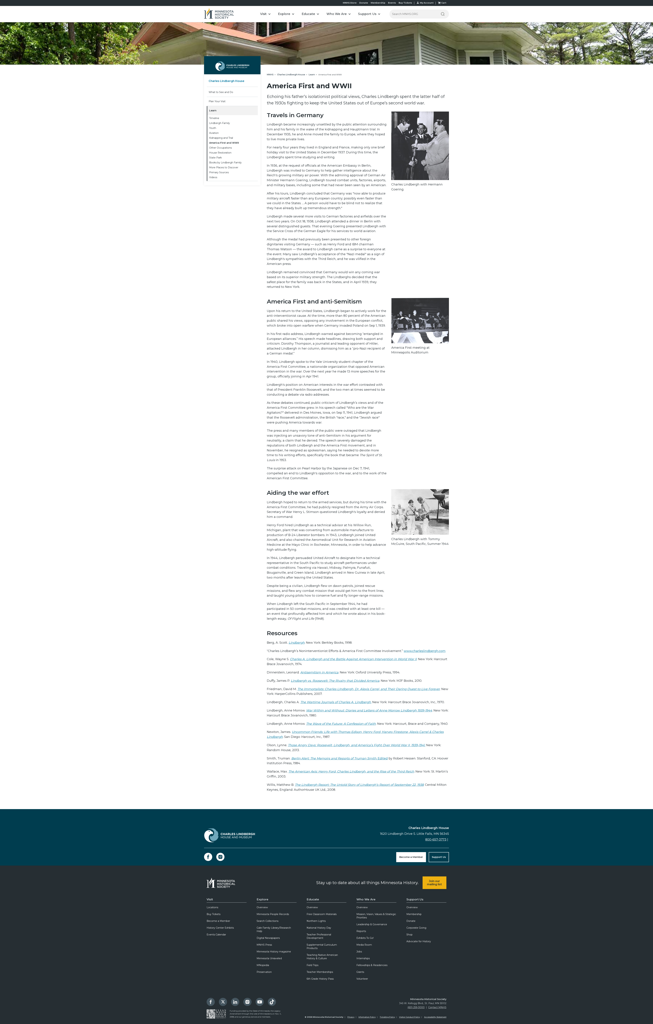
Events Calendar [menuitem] (216, 934)
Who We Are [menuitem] (365, 899)
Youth (212, 128)
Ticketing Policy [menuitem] (387, 1017)
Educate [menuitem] (313, 899)
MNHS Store (350, 3)
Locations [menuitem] (212, 907)
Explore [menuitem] (262, 899)
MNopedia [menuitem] (263, 965)
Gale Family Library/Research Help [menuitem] (274, 929)
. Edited (339, 758)
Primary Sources (219, 172)
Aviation (214, 132)
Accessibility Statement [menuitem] (435, 1017)
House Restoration (220, 152)
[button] (265, 14)
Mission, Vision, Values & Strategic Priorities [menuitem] (376, 916)
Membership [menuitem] (414, 914)
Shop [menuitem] (409, 934)
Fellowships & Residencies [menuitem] (371, 965)
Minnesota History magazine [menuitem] (274, 951)
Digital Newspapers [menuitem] (268, 938)
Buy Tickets (405, 3)
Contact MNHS (437, 1007)
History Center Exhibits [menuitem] (220, 927)
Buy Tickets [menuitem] (213, 914)
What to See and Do (221, 92)
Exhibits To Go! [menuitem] (365, 938)
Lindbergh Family (219, 123)
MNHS (270, 74)
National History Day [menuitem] (319, 927)
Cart (443, 3)
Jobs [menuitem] (359, 951)
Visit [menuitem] (210, 899)
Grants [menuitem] (360, 972)
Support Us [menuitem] (414, 899)
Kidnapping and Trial (221, 137)
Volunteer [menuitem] (362, 978)
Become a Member (411, 857)
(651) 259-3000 (416, 1007)
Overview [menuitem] (262, 907)
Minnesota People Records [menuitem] (273, 914)
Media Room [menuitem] (364, 944)
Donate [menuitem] (410, 921)
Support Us (439, 857)
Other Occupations (220, 147)
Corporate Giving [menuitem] (416, 927)
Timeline (214, 118)
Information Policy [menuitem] (367, 1017)
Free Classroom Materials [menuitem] (322, 914)
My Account (426, 3)
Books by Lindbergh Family (225, 162)
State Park (215, 157)
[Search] (442, 14)
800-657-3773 (435, 839)
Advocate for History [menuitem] (418, 941)
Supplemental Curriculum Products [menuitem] (322, 946)
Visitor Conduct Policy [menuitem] (409, 1017)
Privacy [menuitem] (350, 1017)
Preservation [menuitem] (264, 972)
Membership (378, 3)
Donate (363, 3)
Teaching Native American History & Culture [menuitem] (322, 956)
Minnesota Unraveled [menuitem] (269, 958)
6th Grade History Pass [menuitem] (320, 978)
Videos (213, 177)
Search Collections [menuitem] (267, 921)
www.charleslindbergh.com (425, 651)
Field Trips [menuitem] (312, 965)
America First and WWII (224, 142)
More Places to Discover (223, 167)
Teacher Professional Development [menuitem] (319, 936)
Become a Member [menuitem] (218, 921)
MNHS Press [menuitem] (264, 944)
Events (392, 3)
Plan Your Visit (217, 101)
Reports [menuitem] (361, 931)
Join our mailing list (434, 882)
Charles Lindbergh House (226, 81)
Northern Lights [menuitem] (316, 921)
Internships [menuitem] (363, 958)
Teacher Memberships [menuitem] (320, 972)
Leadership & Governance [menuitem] (371, 924)
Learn (212, 110)
